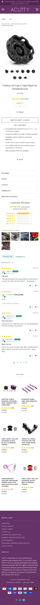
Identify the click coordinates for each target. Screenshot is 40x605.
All (11, 19)
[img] (6, 268)
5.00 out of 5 (25, 207)
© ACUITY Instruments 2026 (20, 579)
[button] (16, 99)
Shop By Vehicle (8, 526)
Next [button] (34, 49)
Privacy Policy (7, 546)
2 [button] (17, 362)
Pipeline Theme (28, 582)
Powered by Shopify (13, 582)
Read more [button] (30, 281)
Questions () (20, 256)
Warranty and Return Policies (13, 537)
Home (4, 19)
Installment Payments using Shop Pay (16, 543)
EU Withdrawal (7, 540)
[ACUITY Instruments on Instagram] (20, 600)
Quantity (20, 103)
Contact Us (6, 531)
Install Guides (7, 529)
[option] (20, 49)
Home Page (5, 523)
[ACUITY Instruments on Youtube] (24, 600)
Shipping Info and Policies (11, 534)
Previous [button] (5, 49)
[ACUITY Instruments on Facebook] (16, 600)
